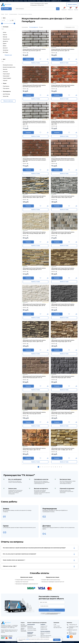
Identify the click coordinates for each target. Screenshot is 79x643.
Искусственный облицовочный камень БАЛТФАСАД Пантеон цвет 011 (34, 50)
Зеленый (5, 71)
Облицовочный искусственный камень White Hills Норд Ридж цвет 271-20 (62, 341)
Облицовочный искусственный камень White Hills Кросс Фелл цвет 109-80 (62, 413)
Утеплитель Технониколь (30, 627)
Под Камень (6, 86)
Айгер (4, 32)
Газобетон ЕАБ (43, 629)
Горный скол (6, 39)
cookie (27, 639)
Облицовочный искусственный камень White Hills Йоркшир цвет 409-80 (62, 377)
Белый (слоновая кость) (9, 67)
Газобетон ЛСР (43, 626)
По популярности (33, 27)
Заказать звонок (72, 4)
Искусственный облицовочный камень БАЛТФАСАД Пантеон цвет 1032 (62, 86)
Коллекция (5, 26)
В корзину (28, 59)
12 (59, 466)
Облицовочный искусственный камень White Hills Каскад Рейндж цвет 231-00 (34, 305)
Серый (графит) (7, 78)
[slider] (2, 23)
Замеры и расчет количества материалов (23, 630)
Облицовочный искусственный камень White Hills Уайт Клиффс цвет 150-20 (62, 449)
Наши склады (57, 626)
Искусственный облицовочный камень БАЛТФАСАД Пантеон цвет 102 (34, 86)
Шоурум (39, 0)
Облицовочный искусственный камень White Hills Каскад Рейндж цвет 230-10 (34, 233)
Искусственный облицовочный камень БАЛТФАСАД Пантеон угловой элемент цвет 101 (63, 160)
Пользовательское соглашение (66, 642)
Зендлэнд (5, 50)
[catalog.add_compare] (47, 59)
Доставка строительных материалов (24, 625)
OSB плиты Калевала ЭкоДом (45, 633)
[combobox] (71, 27)
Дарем (4, 43)
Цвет (4, 59)
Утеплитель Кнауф (31, 628)
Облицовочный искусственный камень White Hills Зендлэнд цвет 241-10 (34, 269)
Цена (4, 17)
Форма (4, 83)
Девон (4, 45)
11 (57, 466)
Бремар (5, 36)
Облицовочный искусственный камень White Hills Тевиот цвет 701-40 (34, 449)
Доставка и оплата (18, 0)
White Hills (5, 96)
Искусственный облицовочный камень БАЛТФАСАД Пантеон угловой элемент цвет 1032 (63, 123)
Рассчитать (52, 610)
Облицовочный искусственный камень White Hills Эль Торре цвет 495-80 (62, 233)
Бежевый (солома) (8, 65)
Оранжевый (6, 76)
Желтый (5, 69)
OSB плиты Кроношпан (45, 635)
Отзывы (25, 0)
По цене (41, 27)
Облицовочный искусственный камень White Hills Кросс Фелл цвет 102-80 (62, 196)
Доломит (5, 48)
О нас (55, 624)
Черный (5, 80)
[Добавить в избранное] (40, 59)
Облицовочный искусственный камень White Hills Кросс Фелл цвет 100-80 (34, 196)
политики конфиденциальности (51, 613)
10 (55, 466)
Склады (43, 0)
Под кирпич (6, 88)
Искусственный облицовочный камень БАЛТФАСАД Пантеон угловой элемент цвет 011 (34, 123)
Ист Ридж (5, 52)
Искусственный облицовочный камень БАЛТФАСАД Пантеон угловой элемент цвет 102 (34, 160)
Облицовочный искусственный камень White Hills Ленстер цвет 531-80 (34, 413)
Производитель (7, 91)
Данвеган (5, 41)
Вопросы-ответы (32, 0)
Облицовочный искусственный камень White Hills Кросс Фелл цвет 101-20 (34, 341)
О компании (4, 0)
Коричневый (6, 73)
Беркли (5, 34)
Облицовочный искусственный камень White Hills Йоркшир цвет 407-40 (34, 377)
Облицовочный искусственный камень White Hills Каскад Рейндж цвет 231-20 (62, 269)
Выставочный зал (58, 627)
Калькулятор (10, 0)
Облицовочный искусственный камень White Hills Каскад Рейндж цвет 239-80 (62, 305)
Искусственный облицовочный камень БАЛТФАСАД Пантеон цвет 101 (62, 50)
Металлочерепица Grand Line (31, 636)
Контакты (48, 0)
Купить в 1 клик (35, 62)
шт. (27, 52)
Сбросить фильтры (8, 101)
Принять (57, 639)
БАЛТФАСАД (6, 94)
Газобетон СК (43, 627)
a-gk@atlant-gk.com (56, 0)
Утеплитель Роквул (31, 630)
